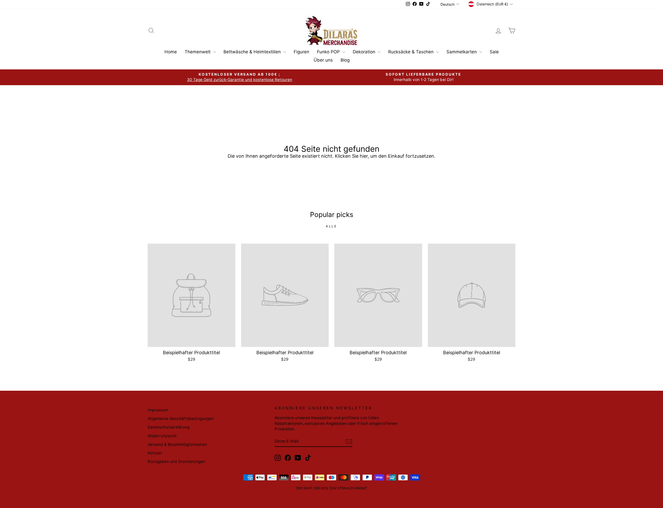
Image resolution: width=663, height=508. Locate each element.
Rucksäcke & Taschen (411, 51)
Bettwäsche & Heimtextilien (253, 51)
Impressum (158, 410)
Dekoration (365, 51)
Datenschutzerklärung (169, 427)
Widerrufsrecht (162, 435)
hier (364, 156)
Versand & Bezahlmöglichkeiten (177, 444)
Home (170, 51)
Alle (331, 226)
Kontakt (155, 453)
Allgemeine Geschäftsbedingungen (181, 418)
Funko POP (329, 51)
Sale (494, 51)
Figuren (301, 51)
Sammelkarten (462, 51)
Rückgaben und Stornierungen (176, 461)
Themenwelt (198, 51)
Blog (345, 60)
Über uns (323, 60)
